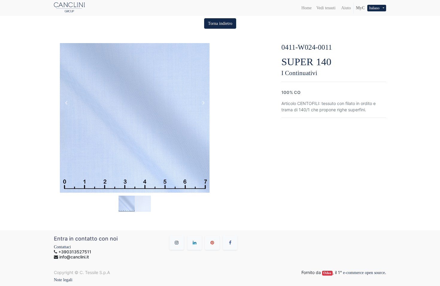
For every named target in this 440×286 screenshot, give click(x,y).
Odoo (327, 273)
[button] (220, 23)
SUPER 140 (306, 61)
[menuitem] (306, 7)
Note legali (63, 280)
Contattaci (62, 247)
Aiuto (345, 8)
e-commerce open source (364, 272)
